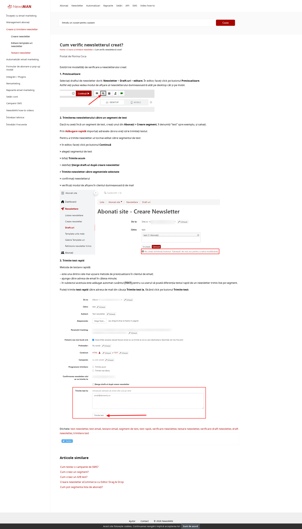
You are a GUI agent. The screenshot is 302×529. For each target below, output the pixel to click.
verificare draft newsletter (215, 429)
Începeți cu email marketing (21, 15)
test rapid (145, 429)
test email (95, 429)
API (127, 5)
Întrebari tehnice (15, 117)
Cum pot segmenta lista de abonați (81, 487)
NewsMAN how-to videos (20, 110)
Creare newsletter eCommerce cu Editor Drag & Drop (92, 482)
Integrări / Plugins (16, 76)
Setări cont (12, 96)
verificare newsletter (164, 429)
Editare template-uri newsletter (22, 44)
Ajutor (132, 521)
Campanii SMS (14, 103)
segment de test (128, 429)
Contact (145, 521)
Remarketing (13, 83)
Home (62, 49)
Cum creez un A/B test (73, 477)
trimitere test (81, 433)
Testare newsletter (21, 52)
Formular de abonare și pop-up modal (23, 68)
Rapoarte (108, 5)
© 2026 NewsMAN (163, 521)
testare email (110, 429)
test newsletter (79, 429)
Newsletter (77, 5)
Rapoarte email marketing (20, 90)
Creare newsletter (20, 36)
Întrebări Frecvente (16, 124)
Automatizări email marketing (22, 59)
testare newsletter (188, 429)
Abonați (64, 5)
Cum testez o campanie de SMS (79, 467)
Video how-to (147, 5)
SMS (134, 5)
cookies (128, 526)
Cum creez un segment (74, 472)
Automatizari (93, 5)
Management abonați (18, 22)
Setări (119, 5)
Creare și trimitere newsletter (22, 29)
